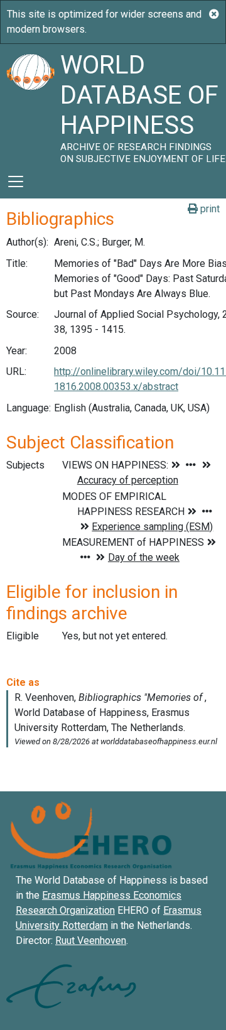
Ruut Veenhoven (90, 940)
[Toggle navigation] (15, 181)
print (209, 209)
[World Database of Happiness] (30, 104)
